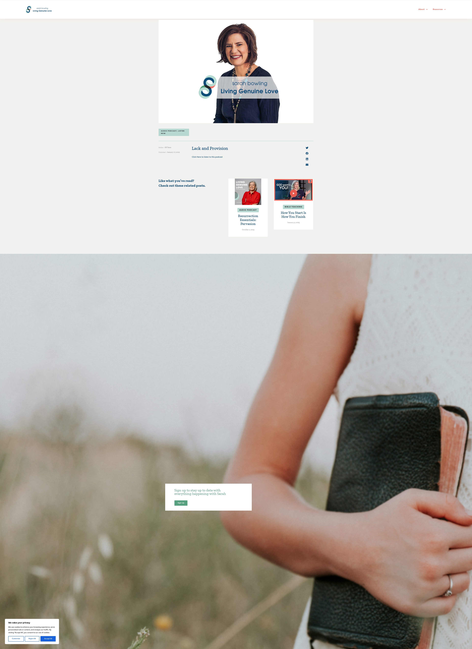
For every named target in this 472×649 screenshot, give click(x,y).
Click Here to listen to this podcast (207, 157)
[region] (32, 631)
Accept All (48, 639)
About (421, 9)
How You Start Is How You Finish (293, 215)
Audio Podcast (169, 131)
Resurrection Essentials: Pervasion (248, 220)
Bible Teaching (293, 207)
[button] (307, 148)
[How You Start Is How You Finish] (293, 190)
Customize (16, 639)
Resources (438, 9)
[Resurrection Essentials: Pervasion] (248, 192)
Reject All (32, 639)
